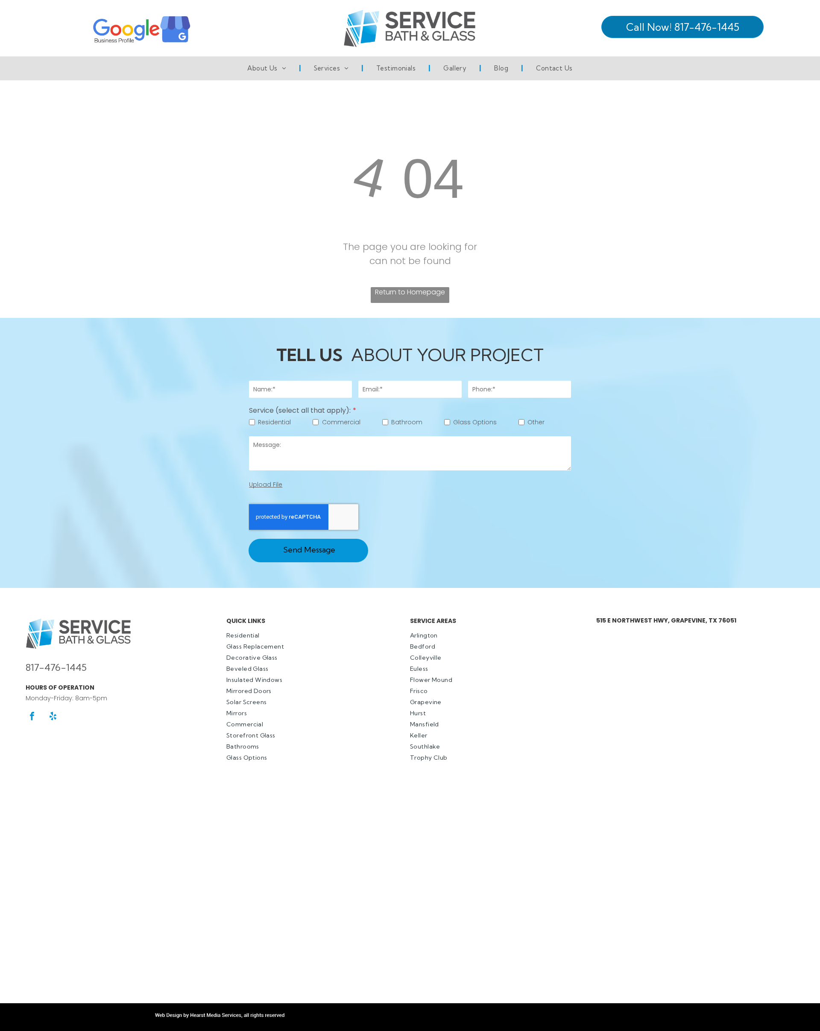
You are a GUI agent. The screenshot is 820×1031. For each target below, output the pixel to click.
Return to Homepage (410, 292)
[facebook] (32, 717)
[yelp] (53, 717)
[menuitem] (267, 68)
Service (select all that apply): (300, 410)
